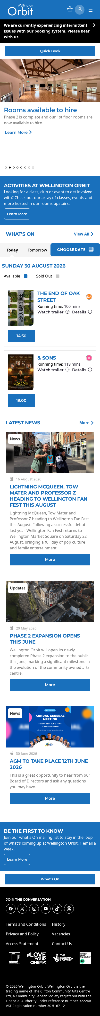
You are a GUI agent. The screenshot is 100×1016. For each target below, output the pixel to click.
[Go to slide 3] (14, 167)
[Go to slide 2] (10, 167)
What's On (50, 879)
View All (82, 234)
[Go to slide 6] (25, 167)
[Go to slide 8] (33, 167)
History (58, 924)
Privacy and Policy (22, 934)
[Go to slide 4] (17, 167)
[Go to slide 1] (6, 167)
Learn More (33, 132)
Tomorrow (37, 250)
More (84, 422)
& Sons (46, 358)
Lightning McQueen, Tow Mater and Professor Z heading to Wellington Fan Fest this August (48, 496)
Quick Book (50, 51)
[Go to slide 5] (21, 167)
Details (79, 312)
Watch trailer (51, 312)
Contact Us (62, 943)
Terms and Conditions (26, 924)
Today (12, 250)
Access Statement (22, 943)
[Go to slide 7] (29, 167)
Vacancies (61, 934)
